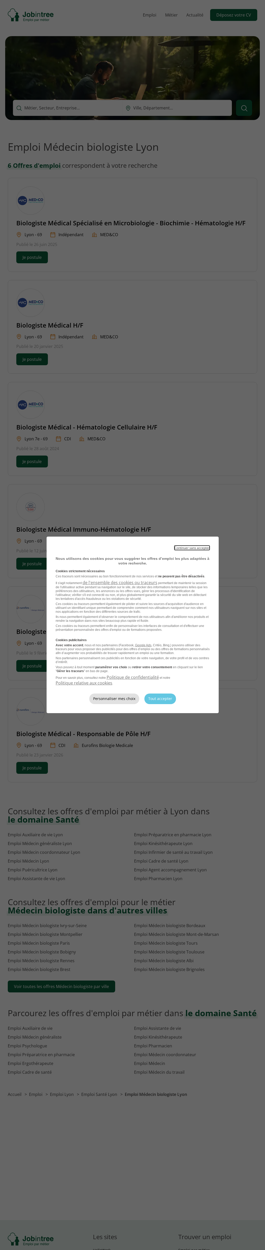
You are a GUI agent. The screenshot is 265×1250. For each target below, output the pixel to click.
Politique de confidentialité (133, 677)
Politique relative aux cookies (84, 683)
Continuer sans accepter (192, 548)
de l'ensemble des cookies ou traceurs (120, 582)
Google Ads (143, 645)
